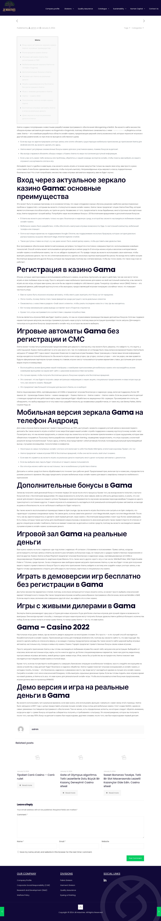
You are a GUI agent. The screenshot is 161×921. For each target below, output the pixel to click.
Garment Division (67, 885)
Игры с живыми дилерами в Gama (37, 91)
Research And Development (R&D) (32, 890)
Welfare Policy (23, 895)
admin (33, 28)
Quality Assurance (68, 890)
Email (62, 841)
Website (105, 841)
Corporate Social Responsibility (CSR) (33, 885)
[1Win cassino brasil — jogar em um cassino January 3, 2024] (159, 911)
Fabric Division (66, 880)
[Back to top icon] (80, 907)
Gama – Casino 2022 (31, 96)
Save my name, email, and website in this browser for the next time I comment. (56, 852)
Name (20, 841)
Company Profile (24, 880)
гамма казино (118, 130)
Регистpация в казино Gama (34, 52)
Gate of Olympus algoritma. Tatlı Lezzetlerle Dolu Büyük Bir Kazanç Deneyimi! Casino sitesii (80, 780)
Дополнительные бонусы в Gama (37, 72)
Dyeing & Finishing (68, 895)
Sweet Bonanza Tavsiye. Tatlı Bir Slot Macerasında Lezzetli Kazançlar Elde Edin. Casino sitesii (122, 780)
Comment (22, 814)
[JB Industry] (9, 6)
